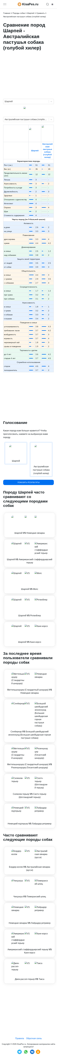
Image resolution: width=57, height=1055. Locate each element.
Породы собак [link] (19, 13)
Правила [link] (19, 1038)
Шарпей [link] (30, 13)
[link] (29, 525)
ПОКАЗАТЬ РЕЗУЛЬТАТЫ (28, 482)
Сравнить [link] (40, 13)
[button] (29, 525)
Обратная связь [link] (34, 1038)
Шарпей (35, 151)
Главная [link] (6, 13)
